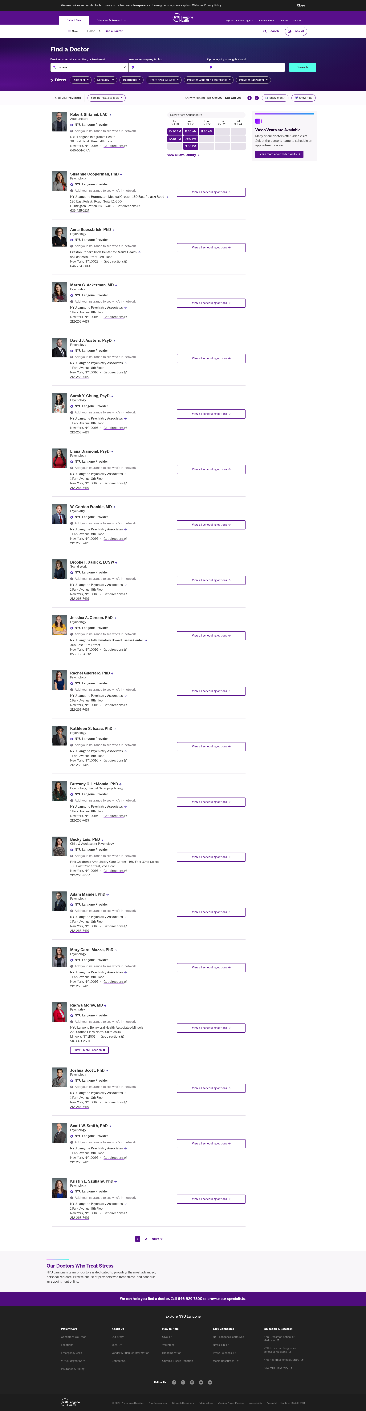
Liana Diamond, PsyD (90, 451)
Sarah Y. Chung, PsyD (90, 396)
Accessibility (255, 1403)
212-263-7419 (79, 321)
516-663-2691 (80, 1041)
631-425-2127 (79, 210)
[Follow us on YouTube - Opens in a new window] (201, 1382)
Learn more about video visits (278, 154)
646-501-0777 (80, 150)
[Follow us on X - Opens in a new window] (183, 1382)
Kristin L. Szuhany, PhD (91, 1181)
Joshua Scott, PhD (87, 1070)
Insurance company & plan (145, 59)
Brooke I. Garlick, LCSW (92, 562)
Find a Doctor (114, 31)
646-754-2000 (80, 266)
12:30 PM (175, 139)
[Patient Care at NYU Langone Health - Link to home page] (183, 17)
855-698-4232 (80, 654)
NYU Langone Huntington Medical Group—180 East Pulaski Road (117, 197)
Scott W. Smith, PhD (89, 1126)
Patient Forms (266, 20)
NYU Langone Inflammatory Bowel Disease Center (106, 640)
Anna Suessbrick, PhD (90, 229)
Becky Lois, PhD (85, 839)
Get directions (114, 146)
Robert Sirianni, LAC (89, 114)
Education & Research (109, 20)
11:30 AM (191, 131)
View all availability (182, 155)
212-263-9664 (80, 875)
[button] (301, 5)
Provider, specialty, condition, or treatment (77, 59)
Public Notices (206, 1403)
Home (91, 31)
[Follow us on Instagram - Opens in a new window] (192, 1382)
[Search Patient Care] (265, 31)
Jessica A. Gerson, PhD (91, 617)
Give (296, 20)
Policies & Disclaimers (183, 1403)
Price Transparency (157, 1403)
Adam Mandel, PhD (87, 894)
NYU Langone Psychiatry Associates (96, 307)
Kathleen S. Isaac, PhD (91, 728)
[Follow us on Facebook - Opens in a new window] (174, 1382)
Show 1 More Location (88, 1050)
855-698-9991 (298, 1403)
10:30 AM (175, 131)
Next (155, 1238)
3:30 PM (190, 146)
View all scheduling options (209, 192)
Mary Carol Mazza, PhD (91, 949)
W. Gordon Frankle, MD (91, 507)
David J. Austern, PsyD (91, 340)
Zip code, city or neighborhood (226, 59)
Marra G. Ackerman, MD (92, 285)
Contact (284, 20)
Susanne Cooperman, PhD (94, 174)
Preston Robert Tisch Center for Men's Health (103, 252)
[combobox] (89, 67)
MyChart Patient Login (238, 20)
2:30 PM (190, 139)
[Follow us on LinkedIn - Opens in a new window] (210, 1382)
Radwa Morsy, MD (86, 1005)
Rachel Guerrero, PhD (90, 673)
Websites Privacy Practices (231, 1403)
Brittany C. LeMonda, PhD (94, 784)
